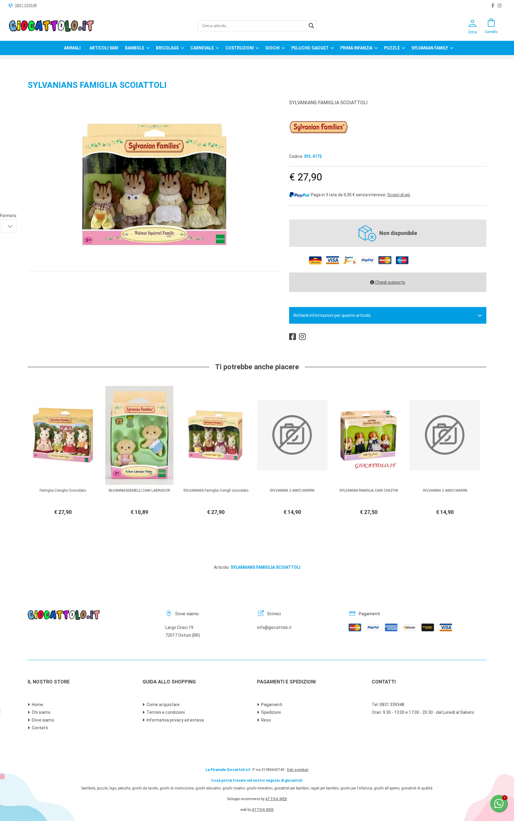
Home (37, 704)
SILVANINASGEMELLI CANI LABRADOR (139, 490)
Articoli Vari (104, 48)
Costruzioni (239, 48)
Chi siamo (41, 712)
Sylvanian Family (429, 48)
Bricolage (167, 48)
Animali (72, 48)
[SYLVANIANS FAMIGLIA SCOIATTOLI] (154, 258)
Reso (266, 720)
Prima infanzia (356, 48)
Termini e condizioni (166, 712)
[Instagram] (500, 5)
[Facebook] (492, 5)
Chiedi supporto (389, 282)
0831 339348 (26, 5)
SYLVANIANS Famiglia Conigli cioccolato (215, 490)
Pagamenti (271, 704)
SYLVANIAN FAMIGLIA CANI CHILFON (368, 490)
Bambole (134, 48)
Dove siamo (43, 720)
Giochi (272, 48)
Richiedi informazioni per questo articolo (332, 315)
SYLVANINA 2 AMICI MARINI (292, 490)
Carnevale (202, 48)
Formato (8, 215)
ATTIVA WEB (276, 799)
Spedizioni (271, 712)
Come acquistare (163, 704)
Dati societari (297, 770)
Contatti (40, 727)
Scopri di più (398, 194)
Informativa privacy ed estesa (175, 720)
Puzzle (392, 48)
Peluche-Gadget (310, 48)
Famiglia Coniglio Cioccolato (63, 490)
